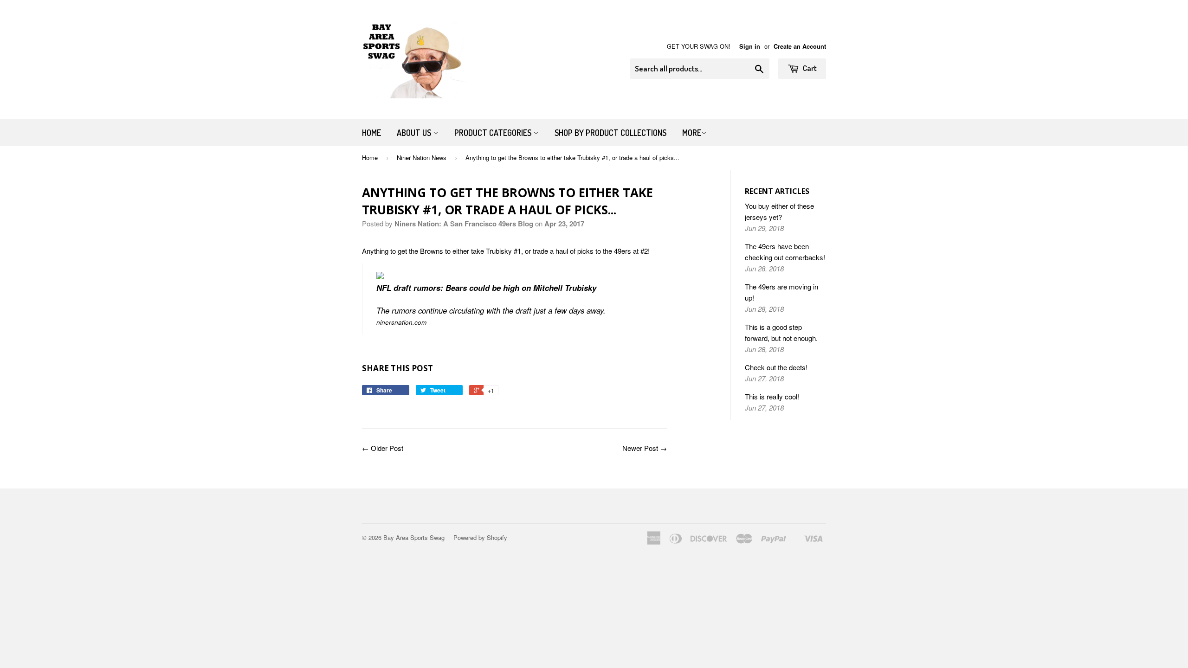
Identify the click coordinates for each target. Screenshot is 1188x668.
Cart (809, 68)
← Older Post (382, 448)
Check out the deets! (776, 367)
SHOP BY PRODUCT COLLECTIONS (610, 133)
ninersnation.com (401, 322)
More (691, 133)
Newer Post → (644, 448)
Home (371, 133)
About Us (415, 133)
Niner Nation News (421, 157)
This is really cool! (772, 396)
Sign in (749, 46)
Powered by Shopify (480, 537)
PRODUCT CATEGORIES (493, 133)
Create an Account (800, 46)
